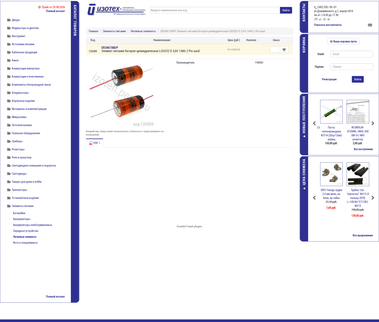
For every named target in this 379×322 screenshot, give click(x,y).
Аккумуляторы (21, 219)
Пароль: (319, 66)
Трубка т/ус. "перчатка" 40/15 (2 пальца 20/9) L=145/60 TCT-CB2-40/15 (356, 197)
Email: (321, 54)
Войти (357, 79)
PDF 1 (96, 143)
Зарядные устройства (25, 230)
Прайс (53, 7)
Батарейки (19, 213)
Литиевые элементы (24, 236)
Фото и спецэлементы (25, 242)
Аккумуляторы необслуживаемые (32, 225)
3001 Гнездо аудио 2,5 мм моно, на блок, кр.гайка (330, 193)
